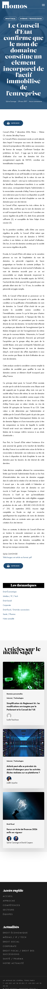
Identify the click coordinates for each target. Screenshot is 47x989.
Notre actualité (8, 618)
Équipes (8, 914)
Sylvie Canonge (11, 101)
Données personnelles (15, 694)
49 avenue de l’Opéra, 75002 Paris (19, 981)
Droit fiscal (10, 18)
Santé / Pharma (9, 614)
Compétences (11, 905)
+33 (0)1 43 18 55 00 (14, 983)
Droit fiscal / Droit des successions (16, 609)
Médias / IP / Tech (10, 596)
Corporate (7, 605)
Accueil (8, 896)
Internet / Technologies (31, 18)
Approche (9, 900)
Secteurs (8, 909)
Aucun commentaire (35, 101)
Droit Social (7, 600)
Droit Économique (10, 591)
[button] (43, 5)
